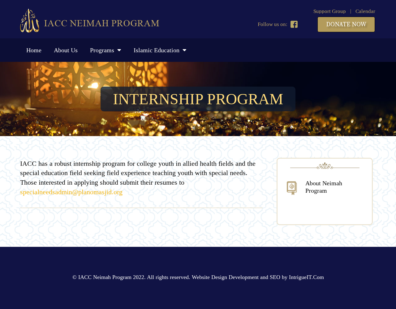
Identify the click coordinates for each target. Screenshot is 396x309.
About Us (66, 50)
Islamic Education (156, 50)
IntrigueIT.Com (306, 277)
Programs (102, 50)
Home (33, 50)
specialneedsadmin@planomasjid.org (71, 192)
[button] (346, 24)
